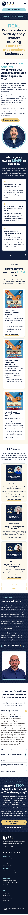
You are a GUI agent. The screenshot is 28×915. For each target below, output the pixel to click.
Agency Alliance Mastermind (9, 873)
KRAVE (5, 909)
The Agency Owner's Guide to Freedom (12, 882)
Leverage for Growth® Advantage (10, 875)
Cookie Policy (6, 900)
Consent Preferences (7, 903)
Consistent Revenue (7, 861)
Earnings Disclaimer (7, 895)
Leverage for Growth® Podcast (9, 880)
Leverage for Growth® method (9, 727)
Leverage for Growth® (7, 858)
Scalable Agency (6, 863)
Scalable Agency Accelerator (9, 870)
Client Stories (6, 885)
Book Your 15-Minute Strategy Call (13, 822)
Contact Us (5, 887)
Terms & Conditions (7, 898)
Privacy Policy (6, 893)
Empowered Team (7, 865)
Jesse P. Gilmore (14, 716)
